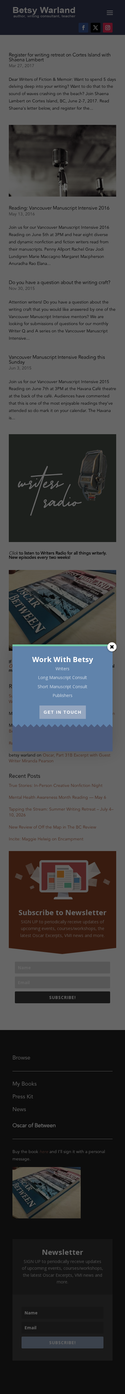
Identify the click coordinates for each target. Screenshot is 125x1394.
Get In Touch (63, 712)
